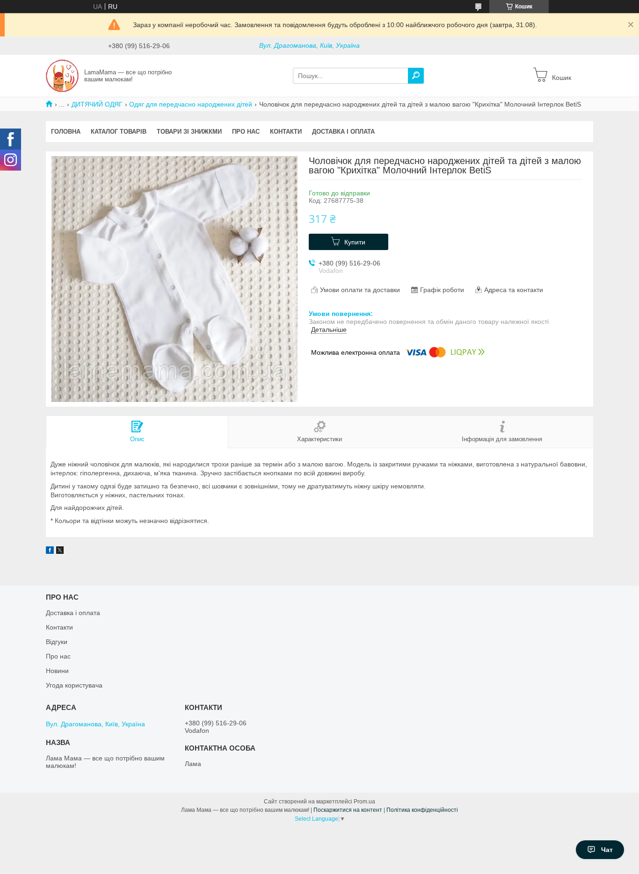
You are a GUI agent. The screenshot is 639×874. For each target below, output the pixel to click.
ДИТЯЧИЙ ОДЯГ (97, 104)
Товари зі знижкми (189, 131)
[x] (60, 551)
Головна (65, 131)
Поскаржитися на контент (347, 810)
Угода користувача (74, 685)
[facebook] (50, 551)
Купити (354, 242)
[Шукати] (416, 76)
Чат (607, 849)
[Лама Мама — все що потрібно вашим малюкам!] (62, 75)
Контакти (286, 131)
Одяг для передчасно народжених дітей (190, 104)
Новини (57, 670)
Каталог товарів (118, 131)
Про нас (246, 131)
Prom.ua (364, 801)
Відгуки (56, 641)
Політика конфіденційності (422, 810)
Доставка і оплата (343, 131)
